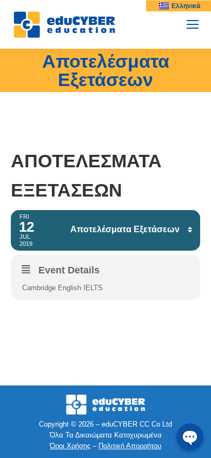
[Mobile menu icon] (192, 24)
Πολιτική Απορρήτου (129, 446)
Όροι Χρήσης (70, 446)
